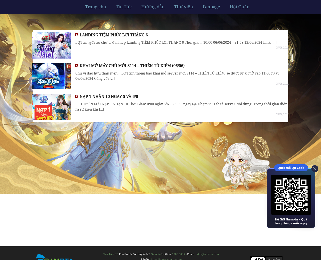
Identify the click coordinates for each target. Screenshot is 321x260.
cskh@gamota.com (207, 254)
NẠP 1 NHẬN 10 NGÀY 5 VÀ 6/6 (109, 96)
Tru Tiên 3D (111, 254)
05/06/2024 (282, 47)
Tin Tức (124, 7)
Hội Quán (240, 7)
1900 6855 (178, 254)
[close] (313, 168)
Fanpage (211, 7)
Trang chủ (95, 7)
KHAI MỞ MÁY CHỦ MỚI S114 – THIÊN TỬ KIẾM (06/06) (132, 65)
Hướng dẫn (153, 7)
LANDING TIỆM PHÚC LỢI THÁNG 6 (114, 34)
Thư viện (183, 7)
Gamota (156, 254)
